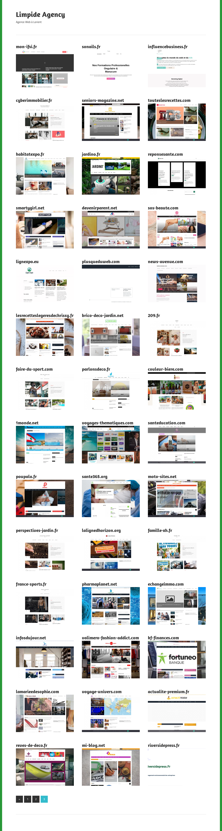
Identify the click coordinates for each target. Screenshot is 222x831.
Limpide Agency (40, 14)
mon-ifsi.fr (26, 46)
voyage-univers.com (102, 691)
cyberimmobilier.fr (34, 100)
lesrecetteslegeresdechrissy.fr (45, 315)
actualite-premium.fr (168, 691)
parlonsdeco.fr (96, 369)
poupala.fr (26, 476)
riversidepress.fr (164, 745)
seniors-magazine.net (103, 100)
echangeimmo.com (166, 584)
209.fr (154, 315)
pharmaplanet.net (99, 584)
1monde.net (27, 423)
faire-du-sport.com (34, 369)
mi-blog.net (93, 745)
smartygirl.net (30, 208)
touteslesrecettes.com (169, 100)
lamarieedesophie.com (37, 691)
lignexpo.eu (27, 261)
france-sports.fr (31, 584)
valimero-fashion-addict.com (110, 637)
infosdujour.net (31, 637)
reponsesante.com (165, 154)
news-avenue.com (165, 261)
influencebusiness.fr (168, 46)
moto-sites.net (162, 476)
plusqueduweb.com (101, 261)
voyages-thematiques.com (107, 423)
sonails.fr (91, 46)
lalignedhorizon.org (101, 530)
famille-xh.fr (160, 530)
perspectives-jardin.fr (37, 530)
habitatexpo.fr (30, 154)
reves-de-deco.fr (31, 745)
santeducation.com (166, 423)
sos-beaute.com (163, 208)
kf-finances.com (163, 637)
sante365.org (94, 476)
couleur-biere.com (165, 369)
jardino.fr (91, 154)
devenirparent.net (99, 208)
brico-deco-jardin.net (103, 315)
